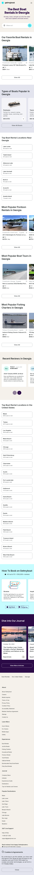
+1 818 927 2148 (6, 835)
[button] (15, 53)
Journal (4, 771)
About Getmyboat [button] (6, 691)
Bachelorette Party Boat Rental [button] (10, 763)
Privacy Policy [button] (8, 863)
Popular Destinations (9, 791)
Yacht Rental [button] (5, 757)
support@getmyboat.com (9, 838)
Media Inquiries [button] (6, 697)
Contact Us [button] (5, 717)
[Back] (15, 393)
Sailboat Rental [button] (6, 760)
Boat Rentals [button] (5, 743)
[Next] (19, 393)
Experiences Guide (7, 781)
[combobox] (14, 25)
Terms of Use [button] (16, 858)
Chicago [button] (4, 812)
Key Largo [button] (5, 818)
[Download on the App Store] (10, 607)
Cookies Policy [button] (6, 705)
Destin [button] (3, 821)
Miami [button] (3, 795)
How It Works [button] (5, 726)
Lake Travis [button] (5, 807)
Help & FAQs (5, 832)
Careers (4, 694)
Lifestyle (4, 778)
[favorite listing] (26, 62)
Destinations (5, 783)
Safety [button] (4, 734)
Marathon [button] (4, 823)
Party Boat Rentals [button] (7, 766)
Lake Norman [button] (5, 815)
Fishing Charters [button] (6, 749)
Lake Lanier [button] (5, 798)
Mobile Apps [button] (5, 731)
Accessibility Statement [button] (8, 708)
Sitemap (4, 714)
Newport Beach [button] (6, 809)
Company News (6, 775)
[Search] (30, 25)
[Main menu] (31, 3)
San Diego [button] (5, 804)
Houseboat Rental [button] (7, 752)
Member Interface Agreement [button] (10, 711)
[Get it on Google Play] (23, 607)
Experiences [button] (6, 739)
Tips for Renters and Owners (10, 786)
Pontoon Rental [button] (6, 755)
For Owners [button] (5, 729)
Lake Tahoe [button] (5, 801)
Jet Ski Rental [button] (5, 746)
